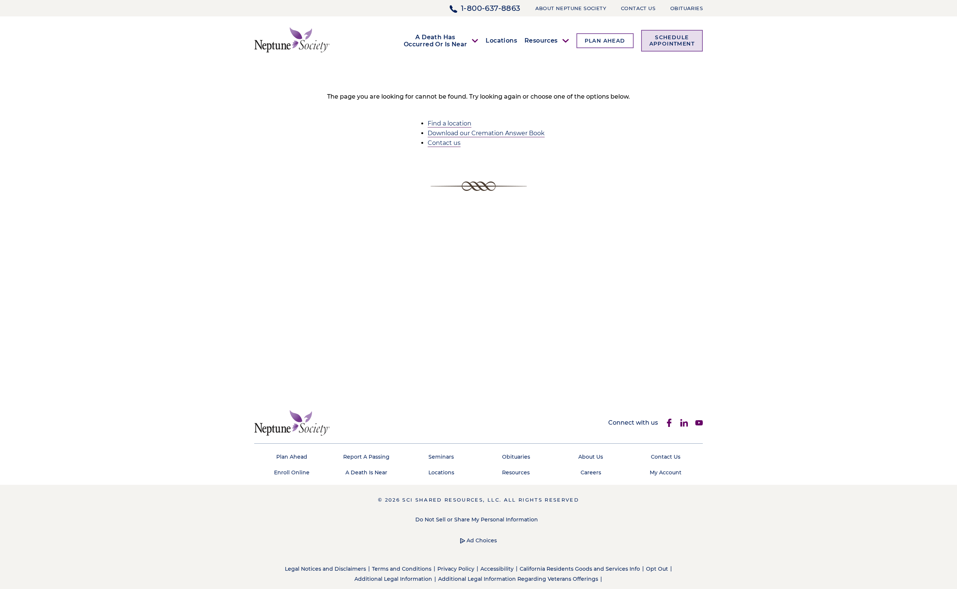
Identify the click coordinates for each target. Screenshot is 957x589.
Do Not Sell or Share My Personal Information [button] (476, 519)
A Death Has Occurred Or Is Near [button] (435, 41)
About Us (590, 456)
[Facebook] (669, 423)
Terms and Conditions (401, 568)
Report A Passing (366, 456)
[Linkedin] (684, 423)
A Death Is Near (366, 472)
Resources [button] (541, 40)
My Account (665, 472)
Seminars (441, 456)
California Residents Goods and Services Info (580, 568)
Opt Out (657, 568)
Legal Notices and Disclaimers (325, 568)
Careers (591, 472)
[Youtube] (699, 423)
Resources (516, 472)
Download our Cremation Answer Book (486, 133)
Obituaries (686, 8)
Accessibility (497, 568)
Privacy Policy (455, 568)
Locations (501, 40)
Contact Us (638, 8)
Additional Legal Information (393, 579)
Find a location (449, 123)
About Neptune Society (570, 8)
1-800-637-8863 (490, 8)
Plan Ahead (291, 456)
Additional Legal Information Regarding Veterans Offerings (518, 579)
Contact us (444, 142)
